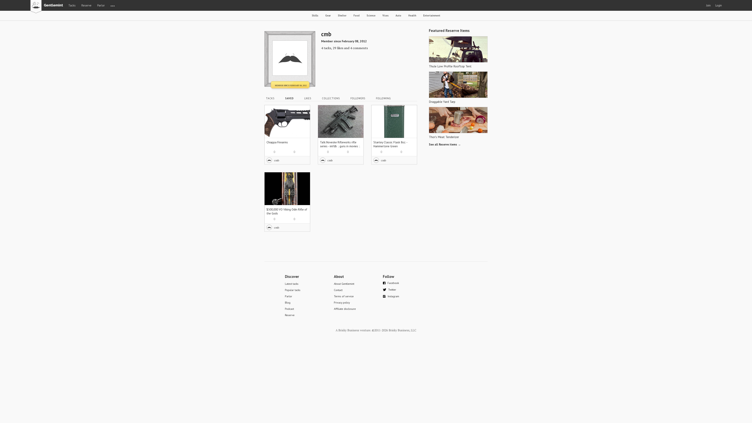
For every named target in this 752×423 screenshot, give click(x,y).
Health (412, 15)
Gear (328, 15)
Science (371, 15)
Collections (331, 98)
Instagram (393, 296)
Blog (287, 302)
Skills (315, 15)
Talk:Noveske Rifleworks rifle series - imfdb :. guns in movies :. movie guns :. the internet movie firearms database (340, 148)
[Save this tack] (303, 119)
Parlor (101, 5)
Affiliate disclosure (345, 309)
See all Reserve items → (445, 144)
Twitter (392, 289)
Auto (398, 15)
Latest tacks (291, 284)
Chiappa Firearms (277, 142)
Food (356, 15)
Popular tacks (292, 290)
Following (383, 98)
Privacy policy (342, 302)
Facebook (393, 283)
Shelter (342, 15)
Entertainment (431, 15)
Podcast (289, 309)
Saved (289, 98)
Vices (385, 15)
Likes (307, 98)
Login (718, 5)
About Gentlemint (344, 284)
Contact (338, 290)
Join (708, 5)
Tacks (72, 5)
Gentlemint (47, 7)
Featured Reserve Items (449, 30)
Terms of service (344, 296)
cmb (276, 160)
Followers (358, 98)
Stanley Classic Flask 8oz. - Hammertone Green (390, 144)
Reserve (86, 5)
